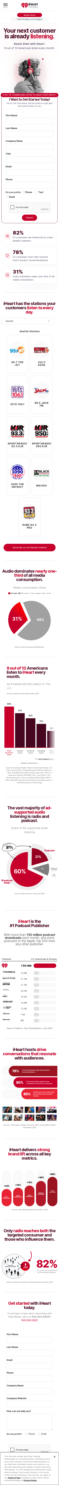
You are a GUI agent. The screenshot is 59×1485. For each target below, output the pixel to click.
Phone (9, 179)
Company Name (14, 141)
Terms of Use (14, 1478)
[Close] (55, 1457)
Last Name (11, 128)
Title (8, 153)
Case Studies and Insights (29, 19)
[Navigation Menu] (5, 5)
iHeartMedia (29, 5)
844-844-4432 (29, 1320)
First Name (11, 115)
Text (40, 192)
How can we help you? (19, 1411)
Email (8, 166)
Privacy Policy (30, 1480)
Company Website (16, 1398)
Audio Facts (29, 15)
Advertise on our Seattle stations (29, 547)
